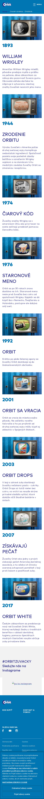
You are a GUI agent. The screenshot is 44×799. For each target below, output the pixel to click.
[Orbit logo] (8, 702)
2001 (7, 399)
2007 (8, 535)
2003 (8, 464)
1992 (7, 341)
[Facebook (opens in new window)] (3, 731)
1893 (7, 45)
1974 (7, 202)
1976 (7, 264)
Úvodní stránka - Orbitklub (21, 11)
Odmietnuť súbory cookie (22, 788)
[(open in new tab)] (22, 683)
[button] (38, 4)
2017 (7, 605)
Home (4, 11)
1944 (7, 123)
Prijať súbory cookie (22, 794)
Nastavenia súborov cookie (29, 750)
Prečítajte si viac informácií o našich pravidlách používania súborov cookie (20, 769)
